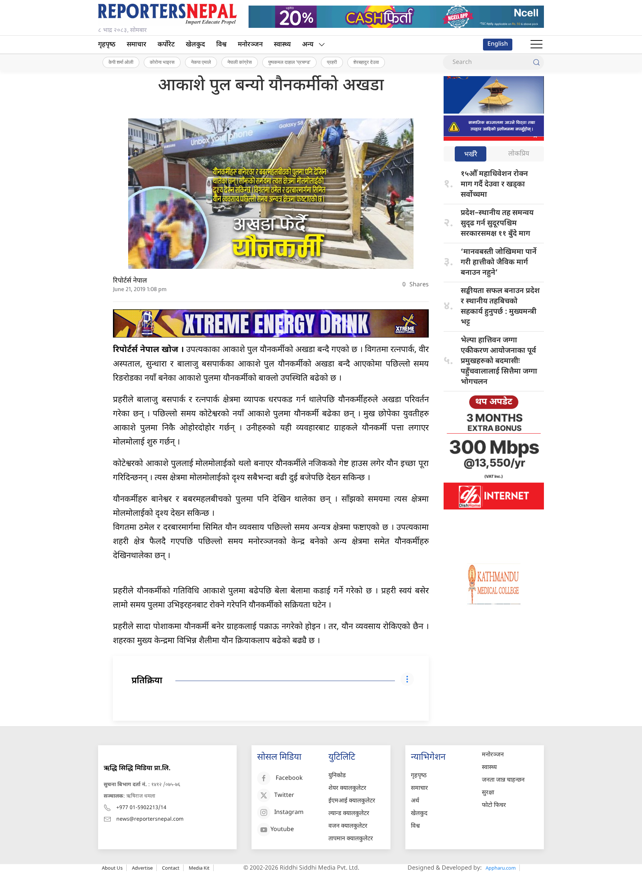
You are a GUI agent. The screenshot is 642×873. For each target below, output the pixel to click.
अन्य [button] (308, 44)
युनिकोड (337, 776)
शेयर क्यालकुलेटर (347, 788)
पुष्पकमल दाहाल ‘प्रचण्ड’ (289, 62)
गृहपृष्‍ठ (107, 44)
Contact (170, 867)
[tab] (470, 155)
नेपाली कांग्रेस (239, 62)
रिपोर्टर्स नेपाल (130, 281)
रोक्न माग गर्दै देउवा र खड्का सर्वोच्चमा (494, 184)
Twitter (284, 795)
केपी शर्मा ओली (120, 62)
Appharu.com (501, 867)
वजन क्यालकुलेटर (347, 826)
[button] (536, 44)
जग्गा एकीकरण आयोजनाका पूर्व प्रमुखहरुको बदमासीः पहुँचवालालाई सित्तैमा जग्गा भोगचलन (499, 361)
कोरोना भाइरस (162, 62)
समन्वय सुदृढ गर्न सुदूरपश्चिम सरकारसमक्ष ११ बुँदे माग (497, 223)
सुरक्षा (488, 793)
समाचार (136, 44)
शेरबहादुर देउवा (366, 62)
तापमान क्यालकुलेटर (350, 839)
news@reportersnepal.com (150, 819)
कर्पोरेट (166, 44)
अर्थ (415, 801)
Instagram (289, 813)
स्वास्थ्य (282, 44)
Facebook (289, 778)
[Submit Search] (536, 62)
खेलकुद (195, 44)
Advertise (142, 867)
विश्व (221, 44)
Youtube (282, 830)
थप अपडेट (493, 402)
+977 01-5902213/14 (141, 807)
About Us (112, 867)
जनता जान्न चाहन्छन (503, 780)
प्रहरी (332, 62)
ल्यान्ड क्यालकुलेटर (348, 814)
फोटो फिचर (494, 806)
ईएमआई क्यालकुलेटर (351, 801)
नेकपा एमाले (201, 62)
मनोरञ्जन (250, 44)
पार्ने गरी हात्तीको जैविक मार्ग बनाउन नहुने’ (498, 262)
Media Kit (199, 867)
